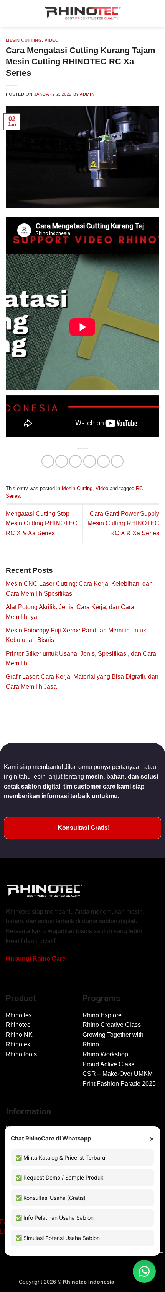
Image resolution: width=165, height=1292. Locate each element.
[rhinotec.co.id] (82, 13)
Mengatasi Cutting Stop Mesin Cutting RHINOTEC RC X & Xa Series (42, 523)
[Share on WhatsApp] (47, 461)
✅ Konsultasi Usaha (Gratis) (50, 1197)
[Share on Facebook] (61, 461)
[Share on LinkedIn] (117, 461)
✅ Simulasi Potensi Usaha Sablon (57, 1238)
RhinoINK (19, 1034)
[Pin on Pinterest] (103, 461)
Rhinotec (18, 1025)
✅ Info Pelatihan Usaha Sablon (54, 1217)
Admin (87, 94)
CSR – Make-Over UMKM (117, 1073)
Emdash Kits (131, 1282)
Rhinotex (18, 1044)
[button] (10, 13)
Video (52, 40)
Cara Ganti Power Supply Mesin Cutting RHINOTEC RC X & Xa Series (123, 523)
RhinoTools (21, 1054)
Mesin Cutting (24, 40)
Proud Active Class (108, 1064)
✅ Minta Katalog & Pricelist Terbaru (60, 1157)
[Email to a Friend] (89, 461)
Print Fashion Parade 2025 (119, 1083)
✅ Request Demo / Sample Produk (59, 1177)
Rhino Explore (102, 1015)
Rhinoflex (19, 1015)
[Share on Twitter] (75, 461)
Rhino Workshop (105, 1054)
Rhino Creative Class (111, 1025)
